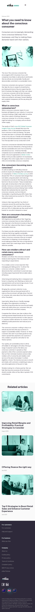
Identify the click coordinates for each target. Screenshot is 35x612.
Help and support (7, 531)
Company (5, 548)
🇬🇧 (9, 590)
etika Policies (6, 571)
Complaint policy (7, 564)
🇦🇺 (4, 590)
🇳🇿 (14, 590)
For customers (7, 525)
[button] (25, 5)
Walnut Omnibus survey (20, 174)
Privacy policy (6, 558)
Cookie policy (6, 555)
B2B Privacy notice (8, 568)
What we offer (6, 541)
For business (6, 538)
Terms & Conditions (8, 561)
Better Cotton (26, 155)
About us (4, 551)
